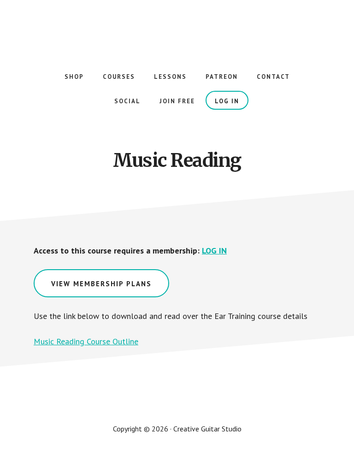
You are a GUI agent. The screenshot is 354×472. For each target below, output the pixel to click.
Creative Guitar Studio (177, 27)
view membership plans (101, 283)
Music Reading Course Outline (86, 341)
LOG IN (214, 250)
